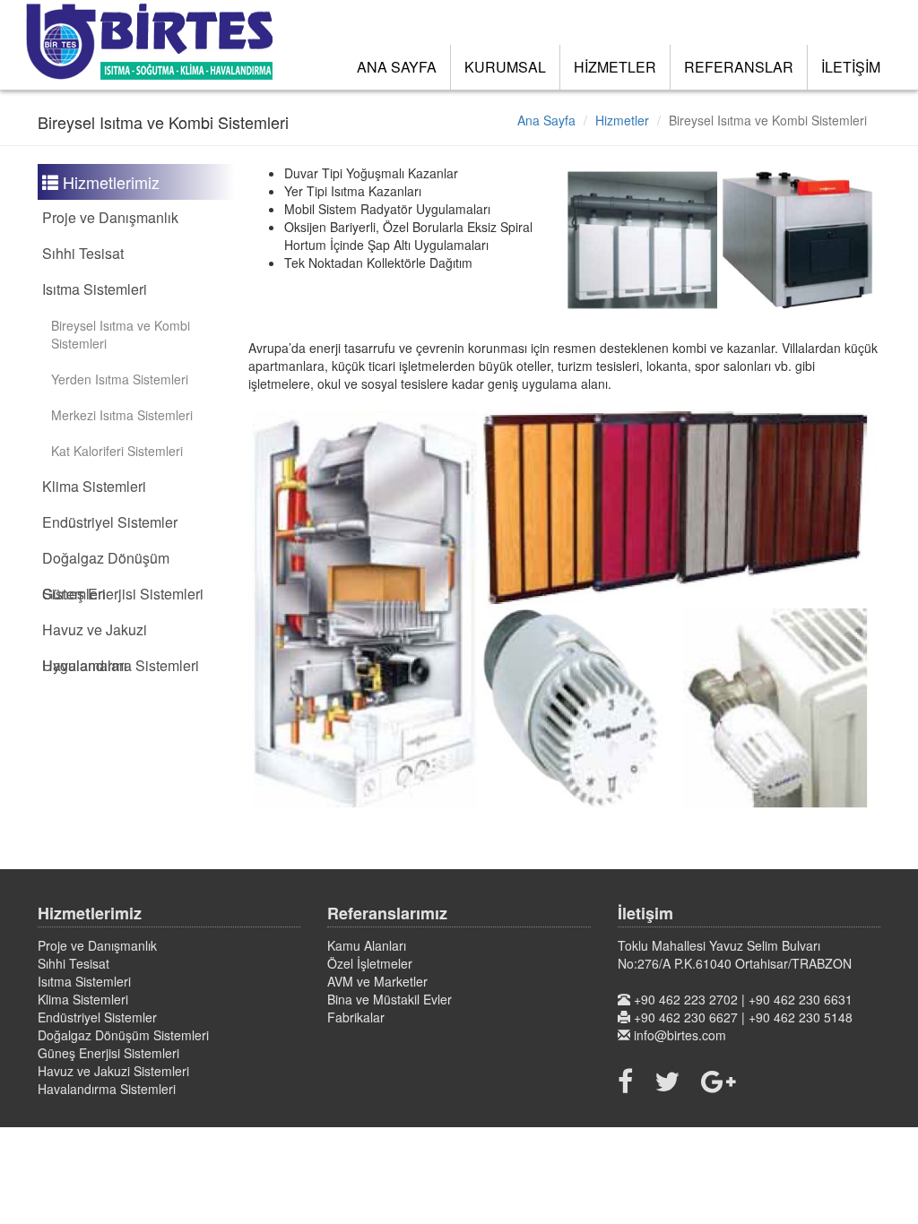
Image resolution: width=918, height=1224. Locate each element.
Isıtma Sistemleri (94, 289)
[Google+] (718, 1080)
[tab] (136, 218)
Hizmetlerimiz (109, 182)
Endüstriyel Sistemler (110, 522)
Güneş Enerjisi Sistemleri (123, 593)
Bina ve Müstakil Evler (389, 999)
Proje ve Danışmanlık (110, 217)
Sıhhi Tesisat (83, 253)
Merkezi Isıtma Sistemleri (122, 415)
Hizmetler (622, 120)
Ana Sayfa (546, 120)
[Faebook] (630, 1080)
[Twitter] (666, 1080)
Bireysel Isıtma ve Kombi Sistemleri (120, 334)
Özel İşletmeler (369, 963)
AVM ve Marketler (377, 981)
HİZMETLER (615, 66)
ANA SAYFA (397, 66)
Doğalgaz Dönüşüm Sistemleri (123, 1035)
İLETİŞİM (850, 66)
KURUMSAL (505, 66)
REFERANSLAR (738, 66)
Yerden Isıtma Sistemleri (119, 379)
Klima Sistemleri (94, 486)
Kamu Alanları (366, 945)
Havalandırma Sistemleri (120, 665)
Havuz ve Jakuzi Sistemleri (113, 1071)
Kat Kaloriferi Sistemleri (117, 451)
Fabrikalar (356, 1017)
